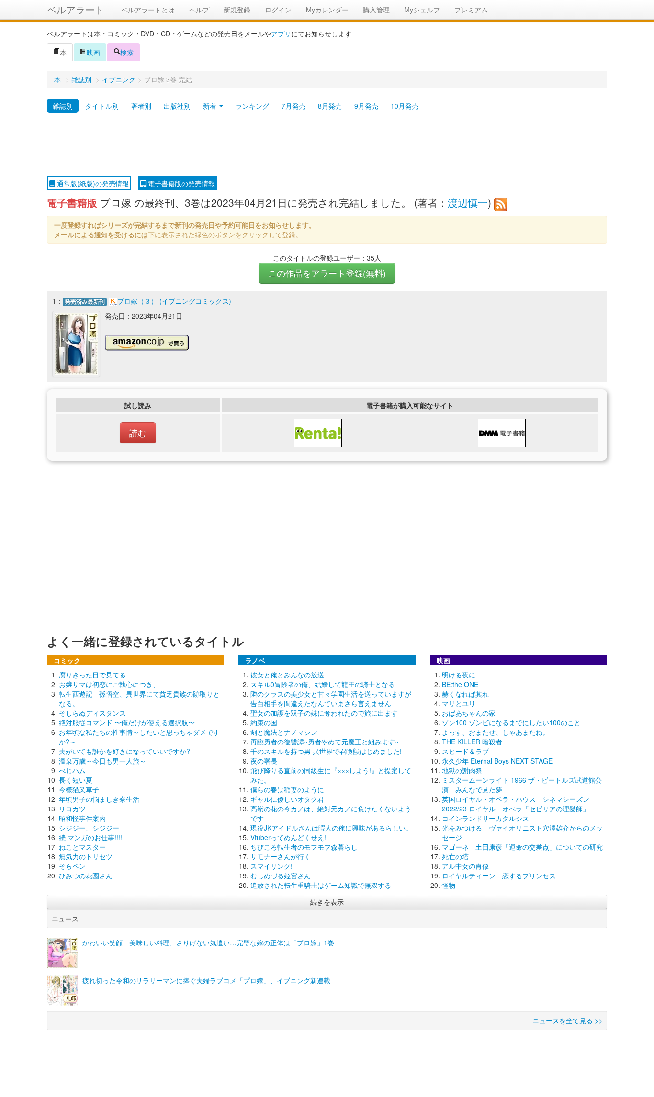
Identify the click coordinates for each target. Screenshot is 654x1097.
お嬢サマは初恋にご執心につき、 (109, 684)
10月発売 (404, 106)
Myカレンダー (327, 9)
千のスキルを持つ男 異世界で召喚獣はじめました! (326, 751)
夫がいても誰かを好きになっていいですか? (124, 751)
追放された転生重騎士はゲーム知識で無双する (320, 885)
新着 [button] (210, 106)
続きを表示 (327, 902)
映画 (93, 52)
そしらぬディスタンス (92, 713)
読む (138, 433)
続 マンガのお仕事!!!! (90, 837)
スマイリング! (271, 866)
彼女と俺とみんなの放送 (287, 674)
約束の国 (263, 722)
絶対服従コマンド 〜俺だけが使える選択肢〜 (127, 722)
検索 (127, 52)
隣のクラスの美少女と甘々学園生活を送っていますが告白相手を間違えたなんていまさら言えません (330, 698)
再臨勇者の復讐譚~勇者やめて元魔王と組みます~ (324, 741)
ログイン (278, 9)
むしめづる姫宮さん (280, 875)
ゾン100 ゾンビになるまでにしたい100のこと (511, 722)
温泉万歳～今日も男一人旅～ (102, 760)
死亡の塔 (455, 856)
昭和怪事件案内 (82, 818)
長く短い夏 (75, 780)
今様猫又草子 (79, 789)
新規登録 (237, 9)
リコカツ (72, 808)
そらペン (72, 866)
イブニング (118, 79)
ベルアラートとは (148, 9)
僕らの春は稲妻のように (287, 789)
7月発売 (293, 106)
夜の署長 (263, 760)
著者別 (141, 106)
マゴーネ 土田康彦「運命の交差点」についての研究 (522, 847)
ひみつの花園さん (86, 875)
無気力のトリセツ (86, 856)
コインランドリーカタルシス (485, 818)
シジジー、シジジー (89, 827)
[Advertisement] (327, 144)
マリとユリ (458, 703)
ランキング (252, 106)
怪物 (448, 885)
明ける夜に (458, 674)
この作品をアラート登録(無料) (327, 273)
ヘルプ (199, 9)
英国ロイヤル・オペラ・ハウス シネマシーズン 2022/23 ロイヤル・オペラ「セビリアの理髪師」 (515, 803)
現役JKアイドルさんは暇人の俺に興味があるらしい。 (331, 827)
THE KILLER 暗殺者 (472, 741)
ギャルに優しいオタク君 (287, 799)
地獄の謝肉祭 (462, 770)
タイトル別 (102, 106)
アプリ (281, 33)
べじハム (72, 770)
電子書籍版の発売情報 (180, 183)
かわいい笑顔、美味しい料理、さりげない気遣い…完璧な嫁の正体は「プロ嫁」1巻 (208, 942)
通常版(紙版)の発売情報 (92, 183)
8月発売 (330, 106)
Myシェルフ (422, 9)
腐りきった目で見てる (92, 674)
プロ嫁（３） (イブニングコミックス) (174, 301)
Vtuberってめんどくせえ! (288, 837)
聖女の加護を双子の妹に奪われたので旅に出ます (324, 713)
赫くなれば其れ (465, 693)
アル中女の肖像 (465, 866)
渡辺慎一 (468, 202)
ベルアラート (75, 9)
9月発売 (366, 106)
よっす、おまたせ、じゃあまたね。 (495, 732)
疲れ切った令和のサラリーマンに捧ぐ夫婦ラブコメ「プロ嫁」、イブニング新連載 (206, 980)
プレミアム (471, 9)
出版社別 (177, 106)
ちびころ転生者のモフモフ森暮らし (304, 847)
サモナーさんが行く (280, 856)
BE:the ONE (460, 684)
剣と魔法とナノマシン (283, 732)
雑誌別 (81, 79)
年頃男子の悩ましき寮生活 (99, 799)
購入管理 (376, 9)
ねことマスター (82, 847)
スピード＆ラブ (465, 751)
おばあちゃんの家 (469, 713)
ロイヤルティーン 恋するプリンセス (499, 875)
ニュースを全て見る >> (567, 1020)
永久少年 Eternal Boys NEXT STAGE (497, 760)
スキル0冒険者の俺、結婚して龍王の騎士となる (322, 684)
